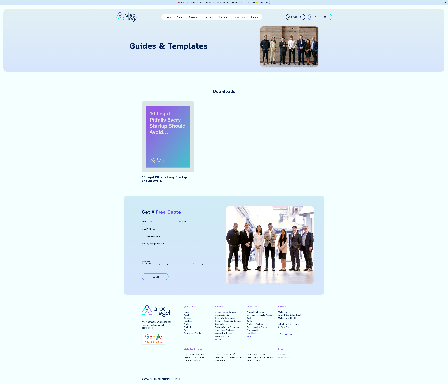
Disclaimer (282, 354)
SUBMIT (155, 276)
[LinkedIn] (286, 334)
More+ (218, 339)
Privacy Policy (284, 357)
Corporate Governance (225, 318)
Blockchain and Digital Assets (259, 315)
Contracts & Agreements (225, 333)
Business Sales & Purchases (227, 327)
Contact (254, 17)
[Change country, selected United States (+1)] (144, 236)
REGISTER (264, 3)
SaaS (249, 318)
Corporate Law (221, 324)
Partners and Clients (192, 333)
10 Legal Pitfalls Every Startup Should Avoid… (164, 179)
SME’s (249, 321)
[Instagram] (291, 334)
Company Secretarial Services (228, 321)
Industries (208, 17)
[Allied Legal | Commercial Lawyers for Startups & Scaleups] (127, 17)
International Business (224, 330)
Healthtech (251, 333)
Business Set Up (222, 315)
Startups (223, 17)
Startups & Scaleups (255, 324)
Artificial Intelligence (255, 312)
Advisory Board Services (225, 312)
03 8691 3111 (283, 327)
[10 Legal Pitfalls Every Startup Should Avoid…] (168, 136)
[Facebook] (280, 334)
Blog (186, 330)
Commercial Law (222, 336)
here (151, 328)
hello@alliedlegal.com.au (288, 324)
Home (168, 17)
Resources (239, 17)
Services (193, 17)
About (180, 17)
